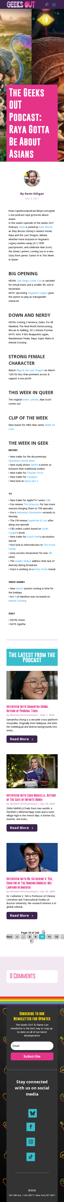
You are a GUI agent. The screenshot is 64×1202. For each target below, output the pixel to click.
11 (49, 936)
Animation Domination (29, 512)
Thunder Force (35, 472)
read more (19, 739)
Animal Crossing (17, 600)
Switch (19, 588)
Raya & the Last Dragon (30, 370)
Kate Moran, (46, 227)
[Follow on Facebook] (30, 1127)
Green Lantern (30, 399)
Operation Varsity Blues (22, 460)
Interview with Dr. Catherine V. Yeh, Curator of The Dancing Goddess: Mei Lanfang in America (29, 883)
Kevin (22, 227)
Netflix (34, 464)
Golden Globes (23, 561)
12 (56, 936)
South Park (33, 536)
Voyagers (32, 476)
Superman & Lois (37, 520)
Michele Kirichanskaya (24, 715)
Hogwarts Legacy (38, 292)
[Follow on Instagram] (30, 1142)
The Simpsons (31, 504)
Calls (48, 500)
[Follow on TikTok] (30, 1157)
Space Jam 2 (31, 481)
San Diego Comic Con (29, 280)
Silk (50, 553)
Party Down (41, 569)
